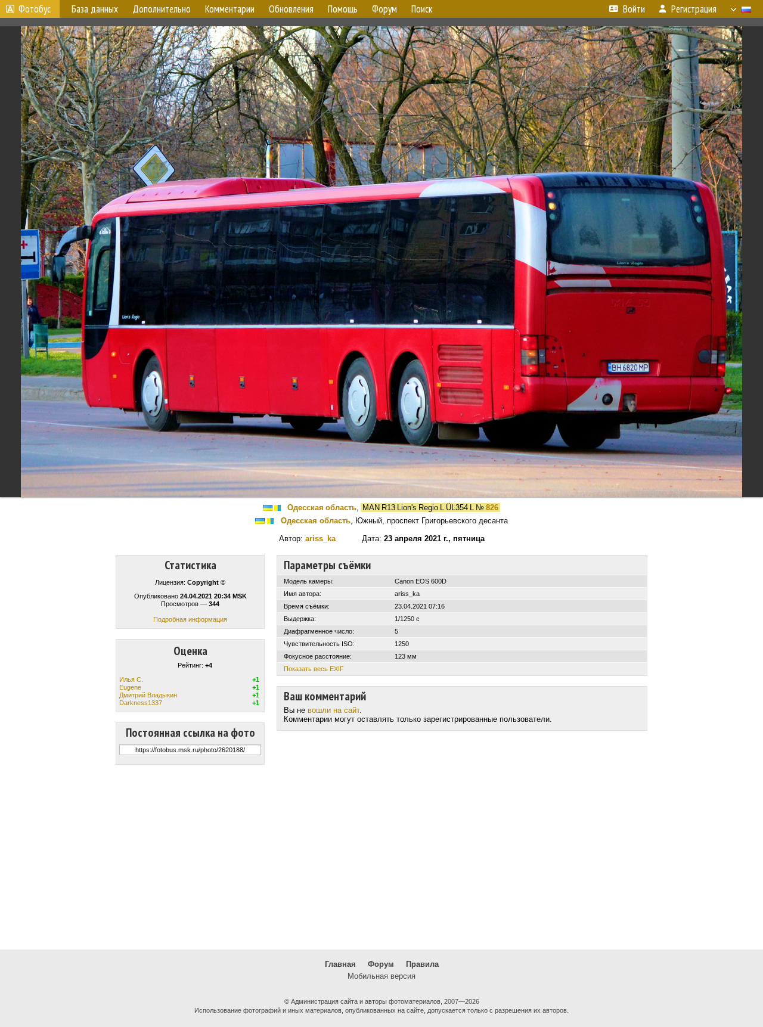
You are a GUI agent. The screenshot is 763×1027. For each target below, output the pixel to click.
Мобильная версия (381, 976)
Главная (340, 964)
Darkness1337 (140, 702)
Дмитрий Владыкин (148, 695)
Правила (422, 964)
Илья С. (131, 679)
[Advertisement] (381, 857)
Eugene (130, 687)
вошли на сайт (333, 710)
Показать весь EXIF (314, 668)
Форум (381, 964)
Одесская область (321, 507)
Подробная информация (190, 619)
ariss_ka (320, 538)
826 (492, 507)
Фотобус (34, 8)
